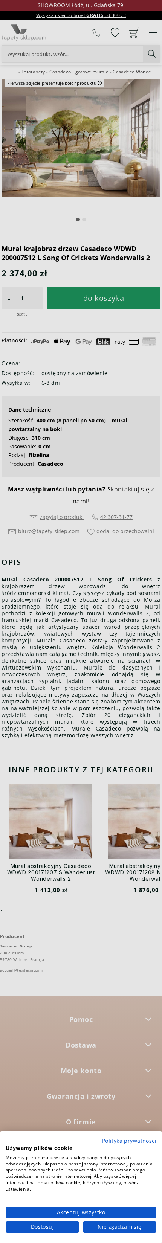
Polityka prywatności (129, 1140)
